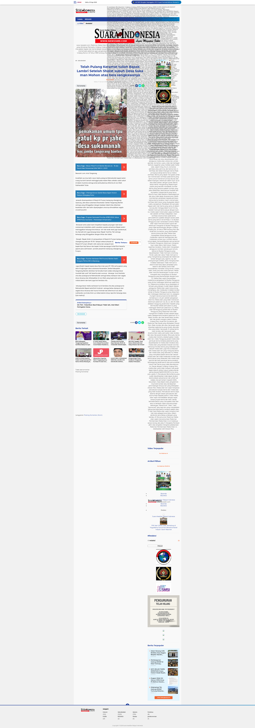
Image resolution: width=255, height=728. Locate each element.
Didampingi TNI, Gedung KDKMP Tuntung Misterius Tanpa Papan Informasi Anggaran (157, 689)
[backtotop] (127, 705)
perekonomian (152, 716)
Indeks (79, 19)
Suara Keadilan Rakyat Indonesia (163, 500)
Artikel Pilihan (154, 461)
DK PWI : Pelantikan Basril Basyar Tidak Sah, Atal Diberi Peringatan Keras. (98, 306)
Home (79, 2)
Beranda (164, 494)
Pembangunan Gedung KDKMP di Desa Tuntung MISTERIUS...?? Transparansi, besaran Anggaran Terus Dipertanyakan (158, 662)
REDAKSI (88, 19)
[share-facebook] (136, 85)
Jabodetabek (81, 314)
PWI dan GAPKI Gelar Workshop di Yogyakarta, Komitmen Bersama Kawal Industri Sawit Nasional (163, 527)
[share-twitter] (139, 85)
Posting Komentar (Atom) (93, 415)
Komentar (82, 86)
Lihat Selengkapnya (163, 697)
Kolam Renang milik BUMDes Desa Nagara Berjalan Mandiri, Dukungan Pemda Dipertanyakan (158, 652)
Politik (105, 716)
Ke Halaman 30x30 (163, 466)
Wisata (135, 716)
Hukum (105, 712)
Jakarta (135, 712)
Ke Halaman (163, 453)
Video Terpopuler (155, 448)
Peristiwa (150, 712)
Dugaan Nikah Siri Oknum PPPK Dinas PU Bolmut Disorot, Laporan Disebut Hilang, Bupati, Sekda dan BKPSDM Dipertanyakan (158, 680)
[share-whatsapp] (143, 85)
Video (81, 23)
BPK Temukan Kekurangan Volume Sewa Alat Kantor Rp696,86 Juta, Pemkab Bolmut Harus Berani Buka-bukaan (157, 2)
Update (134, 242)
